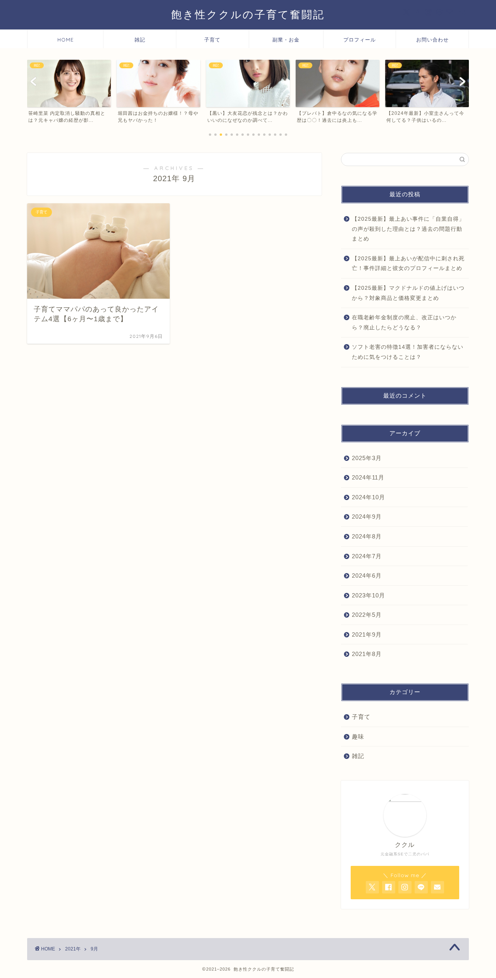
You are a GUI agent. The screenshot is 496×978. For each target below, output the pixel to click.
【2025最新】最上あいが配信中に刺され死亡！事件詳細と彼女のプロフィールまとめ (408, 264)
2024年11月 (368, 477)
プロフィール (359, 39)
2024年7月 (367, 556)
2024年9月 (367, 516)
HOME (65, 39)
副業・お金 (286, 39)
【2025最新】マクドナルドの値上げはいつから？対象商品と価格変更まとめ (408, 293)
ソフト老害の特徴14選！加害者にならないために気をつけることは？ (407, 352)
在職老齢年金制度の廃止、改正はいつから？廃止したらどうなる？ (404, 323)
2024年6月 (367, 575)
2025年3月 (367, 458)
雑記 (139, 39)
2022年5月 (367, 614)
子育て (212, 39)
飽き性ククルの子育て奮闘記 (248, 14)
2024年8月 (367, 536)
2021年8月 (367, 654)
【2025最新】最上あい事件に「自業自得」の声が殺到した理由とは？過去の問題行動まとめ (408, 229)
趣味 (358, 736)
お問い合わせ (432, 39)
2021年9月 (367, 634)
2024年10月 (368, 497)
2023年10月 (368, 595)
